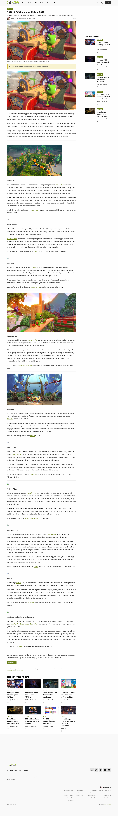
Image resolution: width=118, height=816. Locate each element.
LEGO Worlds (12, 239)
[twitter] (100, 770)
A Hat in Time (31, 493)
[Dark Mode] (102, 2)
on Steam (32, 474)
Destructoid (107, 793)
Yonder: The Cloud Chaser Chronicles (24, 624)
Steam (36, 251)
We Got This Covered (90, 793)
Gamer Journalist (69, 795)
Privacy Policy (34, 777)
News (24, 3)
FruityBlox (93, 798)
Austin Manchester (66, 700)
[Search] (98, 2)
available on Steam (25, 365)
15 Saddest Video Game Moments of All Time (32, 694)
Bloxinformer (107, 798)
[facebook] (105, 770)
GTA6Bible (71, 800)
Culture (42, 3)
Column (49, 3)
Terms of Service (23, 777)
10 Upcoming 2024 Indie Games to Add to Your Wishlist (68, 694)
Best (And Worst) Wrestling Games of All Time (14, 694)
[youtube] (109, 770)
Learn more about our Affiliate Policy (15, 670)
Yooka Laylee (32, 340)
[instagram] (96, 770)
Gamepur (94, 790)
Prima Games (70, 793)
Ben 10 (18, 583)
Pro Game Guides (69, 790)
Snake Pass (60, 185)
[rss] (92, 770)
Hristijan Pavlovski (12, 700)
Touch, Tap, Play (69, 798)
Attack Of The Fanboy (105, 790)
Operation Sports (91, 795)
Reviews (30, 3)
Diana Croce (64, 728)
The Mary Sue (107, 795)
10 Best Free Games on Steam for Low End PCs (32, 721)
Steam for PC (35, 287)
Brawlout (10, 419)
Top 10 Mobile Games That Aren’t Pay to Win (50, 721)
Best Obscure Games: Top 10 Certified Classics (13, 721)
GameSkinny (79, 795)
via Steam (35, 210)
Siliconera (80, 793)
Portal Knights (51, 534)
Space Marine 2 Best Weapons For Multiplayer (50, 694)
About (8, 777)
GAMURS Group (107, 804)
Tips (36, 3)
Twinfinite (80, 790)
